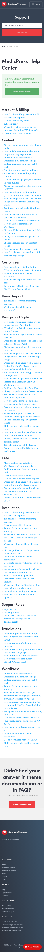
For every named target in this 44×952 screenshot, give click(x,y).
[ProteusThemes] (14, 4)
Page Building (6, 906)
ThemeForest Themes (9, 870)
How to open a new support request (21, 479)
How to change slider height (18, 369)
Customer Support (8, 912)
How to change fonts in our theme (21, 401)
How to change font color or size (20, 404)
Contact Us (5, 896)
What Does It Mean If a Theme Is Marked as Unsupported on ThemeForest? (20, 618)
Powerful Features (8, 909)
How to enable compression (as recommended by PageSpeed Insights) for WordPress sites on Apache (22, 695)
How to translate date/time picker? (21, 655)
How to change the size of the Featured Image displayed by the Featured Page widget (23, 201)
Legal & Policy (6, 893)
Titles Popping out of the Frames (20, 445)
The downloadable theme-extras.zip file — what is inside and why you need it (22, 537)
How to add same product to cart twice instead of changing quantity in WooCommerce (23, 382)
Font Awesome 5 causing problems (21, 170)
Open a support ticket (22, 804)
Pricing (4, 873)
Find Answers (22, 32)
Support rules (10, 494)
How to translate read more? (18, 659)
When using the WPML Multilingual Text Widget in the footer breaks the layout (22, 636)
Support (4, 877)
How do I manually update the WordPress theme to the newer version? (19, 578)
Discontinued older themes (17, 133)
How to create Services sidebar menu (22, 221)
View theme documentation (22, 92)
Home (4, 864)
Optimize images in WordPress (12, 925)
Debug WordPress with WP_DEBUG (21, 740)
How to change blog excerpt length (21, 249)
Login (4, 880)
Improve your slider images (11, 930)
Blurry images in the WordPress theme (23, 391)
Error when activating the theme (20, 591)
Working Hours (11, 612)
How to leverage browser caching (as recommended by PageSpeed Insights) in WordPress (22, 705)
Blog (3, 890)
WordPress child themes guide (12, 927)
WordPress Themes (8, 867)
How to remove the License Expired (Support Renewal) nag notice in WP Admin (22, 721)
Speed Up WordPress (9, 922)
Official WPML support (15, 662)
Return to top (23, 948)
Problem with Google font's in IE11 (21, 388)
